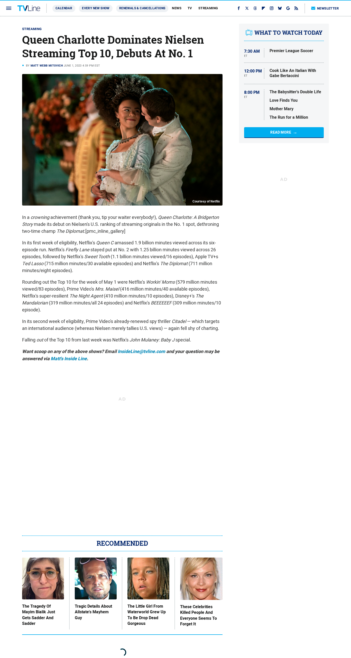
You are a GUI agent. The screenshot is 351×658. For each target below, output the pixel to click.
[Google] (288, 8)
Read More (280, 132)
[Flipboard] (263, 8)
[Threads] (255, 8)
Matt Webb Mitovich (47, 65)
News (176, 8)
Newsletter (328, 8)
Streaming (208, 8)
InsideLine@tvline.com (141, 351)
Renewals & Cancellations (142, 8)
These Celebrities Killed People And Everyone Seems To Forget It (198, 615)
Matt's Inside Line (69, 358)
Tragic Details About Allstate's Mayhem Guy (93, 612)
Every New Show (95, 8)
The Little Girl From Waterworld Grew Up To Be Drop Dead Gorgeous (146, 615)
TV (190, 8)
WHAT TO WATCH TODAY (288, 32)
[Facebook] (238, 8)
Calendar (64, 8)
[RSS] (296, 8)
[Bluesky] (280, 8)
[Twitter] (247, 8)
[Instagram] (271, 8)
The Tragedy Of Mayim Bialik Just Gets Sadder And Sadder (38, 615)
